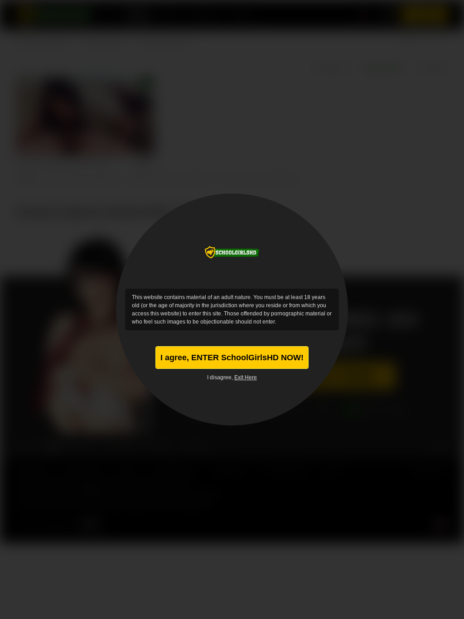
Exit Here (245, 377)
